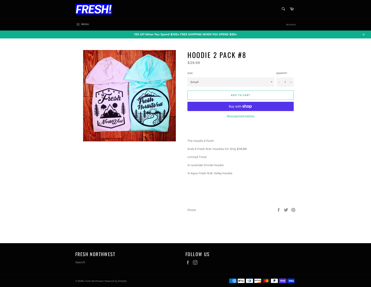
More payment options (240, 116)
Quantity (281, 73)
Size (190, 73)
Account (291, 24)
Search (80, 262)
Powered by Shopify (116, 280)
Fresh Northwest (94, 280)
